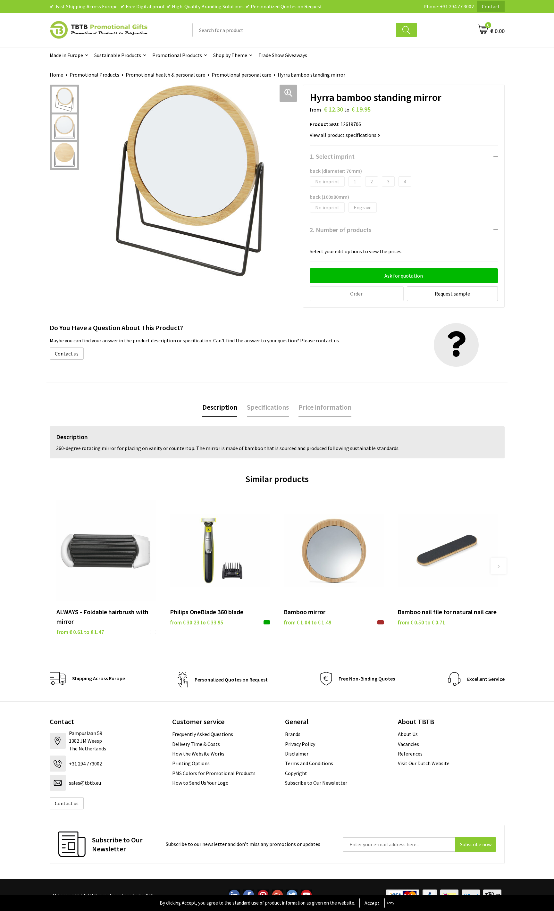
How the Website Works (198, 753)
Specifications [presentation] (268, 407)
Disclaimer (296, 753)
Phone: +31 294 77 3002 (449, 6)
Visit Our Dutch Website (423, 763)
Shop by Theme (230, 55)
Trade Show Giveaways (282, 55)
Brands (292, 734)
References (410, 753)
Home (56, 74)
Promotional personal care (241, 74)
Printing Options (191, 763)
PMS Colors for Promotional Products (214, 773)
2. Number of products (341, 230)
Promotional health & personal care (165, 74)
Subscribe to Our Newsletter (316, 783)
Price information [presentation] (324, 407)
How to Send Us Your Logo (200, 783)
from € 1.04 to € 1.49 (308, 622)
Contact (491, 6)
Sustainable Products (117, 55)
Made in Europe (66, 55)
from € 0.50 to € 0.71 (421, 622)
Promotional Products (177, 55)
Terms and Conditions (309, 763)
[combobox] (294, 30)
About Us (408, 734)
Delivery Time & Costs (196, 744)
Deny (390, 902)
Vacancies (408, 744)
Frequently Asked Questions (202, 734)
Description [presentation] (219, 407)
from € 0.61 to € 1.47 (80, 632)
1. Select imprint (332, 156)
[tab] (219, 407)
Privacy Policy (300, 744)
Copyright (296, 773)
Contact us (67, 353)
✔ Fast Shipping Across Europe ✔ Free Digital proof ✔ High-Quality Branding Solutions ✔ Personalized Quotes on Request (186, 6)
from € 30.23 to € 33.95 (196, 622)
